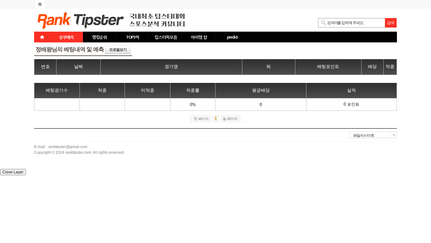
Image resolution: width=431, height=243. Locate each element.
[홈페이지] (40, 4)
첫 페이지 (201, 119)
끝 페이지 (231, 119)
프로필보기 (118, 49)
